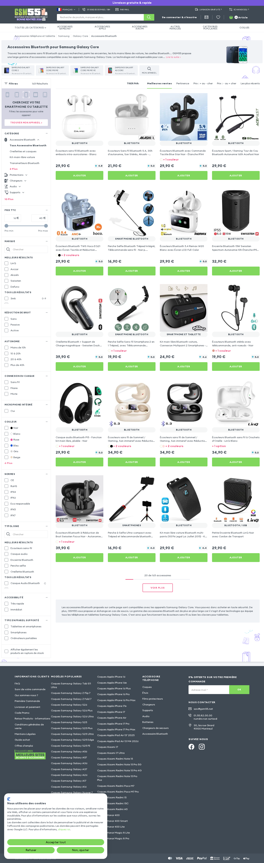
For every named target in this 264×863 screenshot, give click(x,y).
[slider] (6, 226)
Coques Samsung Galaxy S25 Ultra (72, 733)
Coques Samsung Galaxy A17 (68, 780)
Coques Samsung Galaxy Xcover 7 (72, 792)
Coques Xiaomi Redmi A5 (112, 809)
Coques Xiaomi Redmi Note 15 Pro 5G (119, 764)
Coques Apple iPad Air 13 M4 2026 (117, 741)
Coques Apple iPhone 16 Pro (113, 694)
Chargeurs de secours (155, 728)
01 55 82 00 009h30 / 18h (98, 9)
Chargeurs (148, 704)
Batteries (147, 722)
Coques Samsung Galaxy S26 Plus (71, 710)
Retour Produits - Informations (32, 718)
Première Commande (27, 701)
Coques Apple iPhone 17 (111, 711)
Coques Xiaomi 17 (107, 746)
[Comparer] (90, 99)
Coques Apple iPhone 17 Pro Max (116, 729)
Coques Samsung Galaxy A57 (69, 757)
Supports (147, 710)
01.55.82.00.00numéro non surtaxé (205, 717)
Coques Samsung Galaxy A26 (69, 774)
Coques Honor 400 (108, 815)
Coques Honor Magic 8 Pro (113, 838)
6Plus (8, 463)
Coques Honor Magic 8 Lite (113, 832)
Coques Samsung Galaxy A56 (69, 751)
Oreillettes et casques (23, 151)
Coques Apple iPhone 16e (112, 682)
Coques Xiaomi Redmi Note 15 (115, 758)
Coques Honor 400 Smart (112, 820)
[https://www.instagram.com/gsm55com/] (202, 747)
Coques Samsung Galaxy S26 (69, 704)
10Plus (9, 199)
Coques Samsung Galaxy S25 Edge (72, 739)
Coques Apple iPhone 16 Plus (114, 688)
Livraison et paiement (27, 706)
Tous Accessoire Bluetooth (28, 145)
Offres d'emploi (24, 745)
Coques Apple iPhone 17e (111, 705)
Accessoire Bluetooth (104, 35)
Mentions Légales (25, 733)
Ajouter (79, 175)
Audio (145, 716)
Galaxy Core (80, 35)
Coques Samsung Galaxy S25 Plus (71, 728)
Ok (239, 689)
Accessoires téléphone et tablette (35, 35)
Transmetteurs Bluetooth (24, 163)
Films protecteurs (152, 698)
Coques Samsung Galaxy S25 (69, 722)
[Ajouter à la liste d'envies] (98, 99)
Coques (147, 687)
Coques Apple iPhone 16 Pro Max (116, 700)
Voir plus (158, 587)
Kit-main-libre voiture (22, 157)
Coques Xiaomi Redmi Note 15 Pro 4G (119, 770)
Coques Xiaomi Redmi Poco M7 (115, 785)
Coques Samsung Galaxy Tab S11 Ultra (71, 685)
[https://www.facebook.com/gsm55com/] (191, 747)
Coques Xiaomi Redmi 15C (112, 803)
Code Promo (22, 712)
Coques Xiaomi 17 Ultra (111, 752)
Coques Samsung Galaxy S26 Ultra (72, 716)
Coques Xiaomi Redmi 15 (111, 797)
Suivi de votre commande (30, 689)
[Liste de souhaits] (218, 17)
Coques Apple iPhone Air (111, 717)
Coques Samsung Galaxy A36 (69, 763)
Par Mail (124, 9)
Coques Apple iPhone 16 (111, 676)
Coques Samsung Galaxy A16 (68, 786)
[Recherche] (149, 17)
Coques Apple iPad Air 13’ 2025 (115, 735)
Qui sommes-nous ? (26, 695)
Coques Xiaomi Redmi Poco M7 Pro (118, 791)
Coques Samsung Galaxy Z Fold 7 (71, 698)
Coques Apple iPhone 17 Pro (113, 723)
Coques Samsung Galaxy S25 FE (70, 745)
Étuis (145, 692)
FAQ (17, 683)
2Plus (14, 168)
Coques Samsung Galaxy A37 (69, 769)
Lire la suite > (173, 57)
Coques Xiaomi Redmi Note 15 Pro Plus (117, 778)
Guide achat (22, 739)
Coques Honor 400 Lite (111, 826)
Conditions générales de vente (29, 726)
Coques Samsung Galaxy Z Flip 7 (70, 692)
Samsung (64, 35)
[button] (183, 159)
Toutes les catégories (29, 27)
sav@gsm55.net (203, 708)
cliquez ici (64, 829)
